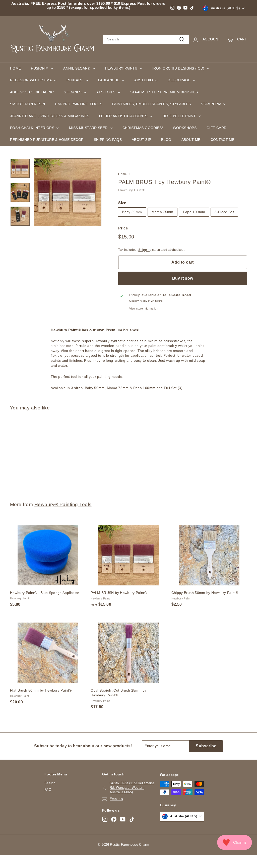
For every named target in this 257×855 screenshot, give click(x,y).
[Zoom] (67, 192)
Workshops (185, 128)
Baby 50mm (132, 212)
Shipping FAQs (108, 140)
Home (15, 68)
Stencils (73, 92)
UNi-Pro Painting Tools (78, 104)
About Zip (141, 140)
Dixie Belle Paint (179, 116)
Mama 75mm (162, 212)
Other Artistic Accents (124, 116)
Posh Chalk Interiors (32, 128)
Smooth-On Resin (27, 104)
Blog (166, 140)
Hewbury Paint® (122, 68)
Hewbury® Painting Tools (63, 504)
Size (122, 203)
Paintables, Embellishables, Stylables (151, 104)
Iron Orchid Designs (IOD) (179, 68)
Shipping (144, 250)
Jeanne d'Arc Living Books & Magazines (49, 116)
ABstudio (144, 80)
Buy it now (182, 278)
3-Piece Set (224, 212)
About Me (191, 140)
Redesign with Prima (31, 80)
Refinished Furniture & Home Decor (47, 140)
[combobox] (146, 39)
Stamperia (211, 104)
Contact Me (223, 140)
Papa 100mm (194, 212)
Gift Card (216, 128)
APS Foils (106, 92)
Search (49, 783)
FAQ (47, 789)
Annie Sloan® (77, 68)
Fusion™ (40, 68)
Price (123, 228)
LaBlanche (109, 80)
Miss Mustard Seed (88, 128)
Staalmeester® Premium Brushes (164, 92)
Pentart (75, 80)
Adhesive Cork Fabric (32, 92)
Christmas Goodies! (142, 128)
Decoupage (179, 80)
